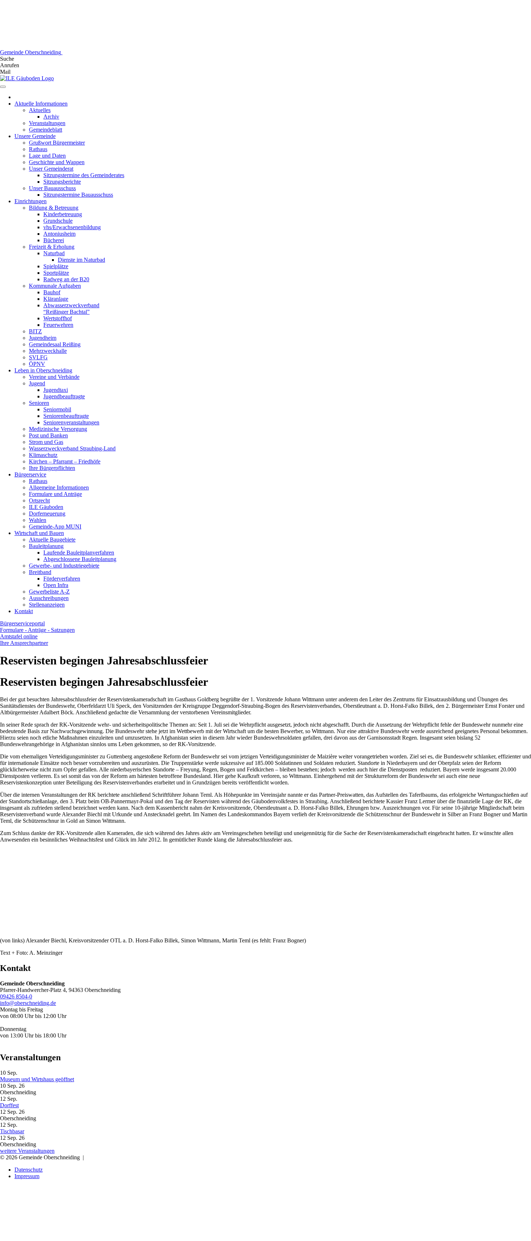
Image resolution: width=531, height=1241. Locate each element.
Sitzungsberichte (62, 182)
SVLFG (38, 357)
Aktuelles (40, 110)
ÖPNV (37, 364)
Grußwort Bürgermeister (57, 143)
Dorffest (9, 1105)
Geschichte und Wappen (57, 162)
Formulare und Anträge (55, 494)
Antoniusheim (59, 234)
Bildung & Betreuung (53, 208)
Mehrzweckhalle (48, 351)
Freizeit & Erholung (51, 247)
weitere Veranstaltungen (27, 1151)
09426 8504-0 (16, 996)
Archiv (51, 117)
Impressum (26, 1176)
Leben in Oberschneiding (43, 370)
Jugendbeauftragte (64, 396)
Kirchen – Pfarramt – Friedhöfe (64, 461)
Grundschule (58, 221)
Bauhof (51, 292)
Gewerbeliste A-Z (49, 592)
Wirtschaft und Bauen (39, 533)
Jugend (37, 383)
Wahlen (37, 520)
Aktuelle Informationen (41, 103)
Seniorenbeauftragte (66, 416)
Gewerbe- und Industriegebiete (64, 565)
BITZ (35, 331)
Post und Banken (48, 435)
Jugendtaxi (55, 390)
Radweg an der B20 (66, 279)
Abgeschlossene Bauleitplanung (79, 559)
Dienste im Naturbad (81, 260)
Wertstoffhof (57, 318)
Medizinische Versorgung (58, 429)
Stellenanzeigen (47, 605)
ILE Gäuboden (46, 507)
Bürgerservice (30, 474)
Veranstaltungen (47, 123)
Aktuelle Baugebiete (52, 539)
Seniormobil (57, 409)
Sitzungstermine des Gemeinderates (83, 175)
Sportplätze (56, 273)
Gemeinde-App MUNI (55, 526)
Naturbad (54, 253)
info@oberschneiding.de (28, 1003)
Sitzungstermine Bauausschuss (78, 195)
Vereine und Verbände (54, 377)
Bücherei (53, 240)
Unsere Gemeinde (35, 136)
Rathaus (38, 149)
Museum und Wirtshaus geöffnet (37, 1079)
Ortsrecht (39, 500)
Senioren (39, 403)
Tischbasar (12, 1131)
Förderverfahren (61, 578)
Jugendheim (42, 338)
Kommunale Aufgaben (55, 286)
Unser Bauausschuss (52, 188)
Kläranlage (55, 299)
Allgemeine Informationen (59, 487)
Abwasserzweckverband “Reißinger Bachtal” (71, 308)
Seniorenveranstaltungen (71, 422)
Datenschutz (28, 1170)
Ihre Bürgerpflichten (52, 468)
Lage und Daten (47, 156)
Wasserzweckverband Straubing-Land (72, 448)
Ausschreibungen (49, 598)
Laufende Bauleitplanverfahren (78, 552)
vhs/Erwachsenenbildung (72, 227)
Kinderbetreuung (62, 214)
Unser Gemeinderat (51, 169)
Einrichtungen (30, 201)
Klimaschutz (43, 455)
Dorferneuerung (47, 513)
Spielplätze (55, 266)
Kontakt (23, 611)
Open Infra (55, 585)
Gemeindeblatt (45, 130)
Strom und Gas (46, 442)
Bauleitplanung (46, 546)
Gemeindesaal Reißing (55, 344)
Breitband (40, 572)
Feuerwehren (58, 325)
